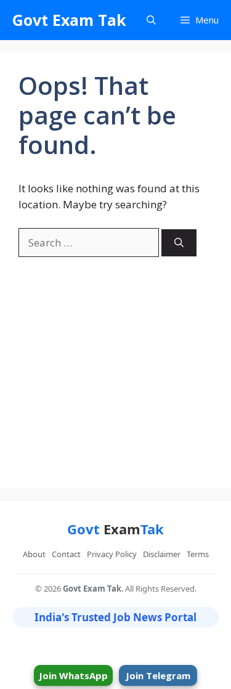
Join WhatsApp (73, 675)
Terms (198, 554)
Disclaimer (161, 554)
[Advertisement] (115, 363)
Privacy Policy (112, 554)
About (34, 554)
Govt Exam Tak (69, 19)
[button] (151, 20)
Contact (66, 554)
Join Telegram (158, 675)
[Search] (179, 243)
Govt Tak (115, 529)
